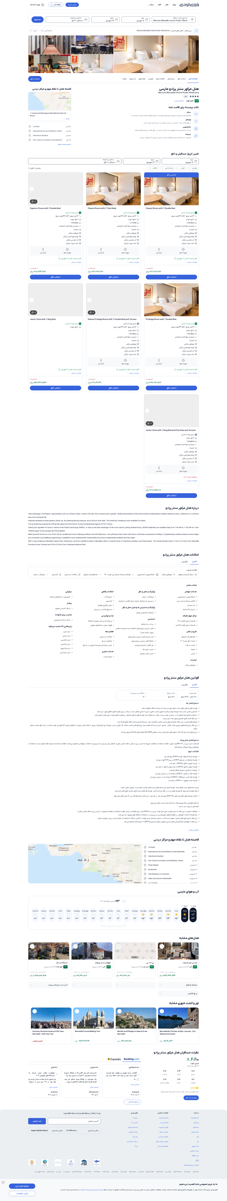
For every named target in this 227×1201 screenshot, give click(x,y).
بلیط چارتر (196, 1172)
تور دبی (58, 1172)
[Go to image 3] (178, 957)
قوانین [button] (150, 79)
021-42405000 (71, 1130)
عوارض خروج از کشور (162, 1141)
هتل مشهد (132, 1172)
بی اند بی (150, 962)
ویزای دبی (66, 1172)
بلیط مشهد (159, 1172)
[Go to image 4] (176, 957)
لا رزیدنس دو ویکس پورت (58, 985)
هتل (166, 4)
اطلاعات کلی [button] (193, 79)
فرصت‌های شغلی (133, 1127)
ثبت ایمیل (37, 1121)
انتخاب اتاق (35, 79)
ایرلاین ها (187, 1172)
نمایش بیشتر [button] (194, 830)
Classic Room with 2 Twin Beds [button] (102, 208)
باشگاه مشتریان (163, 1137)
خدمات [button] (196, 1113)
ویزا (198, 1137)
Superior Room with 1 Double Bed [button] (45, 208)
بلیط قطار (196, 1127)
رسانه (136, 1146)
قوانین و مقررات (163, 1127)
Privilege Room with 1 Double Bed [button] (161, 319)
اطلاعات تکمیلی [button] (162, 1113)
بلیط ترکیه (106, 1172)
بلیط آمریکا (87, 1172)
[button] (150, 4)
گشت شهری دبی (40, 1172)
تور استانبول (50, 1172)
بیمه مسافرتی (194, 1151)
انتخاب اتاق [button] (182, 79)
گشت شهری (195, 1146)
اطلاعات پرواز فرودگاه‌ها (191, 1165)
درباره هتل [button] (171, 79)
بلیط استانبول (178, 1172)
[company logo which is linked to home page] (188, 5)
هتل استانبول (150, 1172)
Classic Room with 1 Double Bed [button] (160, 208)
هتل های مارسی (177, 30)
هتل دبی (141, 1172)
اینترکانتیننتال (62, 962)
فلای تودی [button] (134, 1113)
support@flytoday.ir (39, 1130)
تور (198, 1141)
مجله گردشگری (133, 1132)
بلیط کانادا (97, 1172)
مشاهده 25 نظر (134, 1102)
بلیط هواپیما (195, 1118)
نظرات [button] (124, 79)
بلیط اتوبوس (195, 1132)
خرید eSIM (195, 1156)
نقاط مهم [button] (142, 79)
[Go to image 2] (179, 957)
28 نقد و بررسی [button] (179, 101)
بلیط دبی (168, 1172)
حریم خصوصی (98, 1190)
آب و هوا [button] (133, 79)
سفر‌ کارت (135, 1137)
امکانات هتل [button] (160, 79)
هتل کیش (123, 1172)
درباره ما (135, 1118)
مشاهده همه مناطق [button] (64, 144)
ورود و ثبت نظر (191, 1097)
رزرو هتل (188, 30)
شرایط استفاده (85, 1190)
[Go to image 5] (175, 957)
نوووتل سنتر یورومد (103, 962)
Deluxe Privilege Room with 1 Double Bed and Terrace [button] (112, 319)
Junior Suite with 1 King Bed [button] (43, 319)
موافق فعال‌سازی (22, 1186)
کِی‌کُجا (197, 1160)
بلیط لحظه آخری (77, 1172)
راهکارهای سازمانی (163, 1146)
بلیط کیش (115, 1172)
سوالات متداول (163, 1132)
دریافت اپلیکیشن (132, 1141)
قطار (159, 4)
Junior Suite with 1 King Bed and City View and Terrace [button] (171, 430)
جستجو (37, 19)
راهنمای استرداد (163, 1118)
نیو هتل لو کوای (191, 985)
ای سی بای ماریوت (189, 962)
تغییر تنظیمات (22, 1193)
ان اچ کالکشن (192, 993)
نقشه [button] (67, 119)
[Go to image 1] (181, 957)
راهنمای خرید (164, 1123)
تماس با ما (134, 1123)
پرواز (174, 4)
